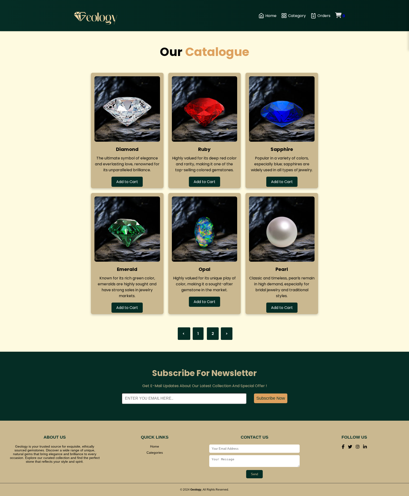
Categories (155, 452)
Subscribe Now (270, 398)
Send (254, 474)
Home (270, 15)
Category (297, 15)
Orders (323, 15)
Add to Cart (127, 181)
